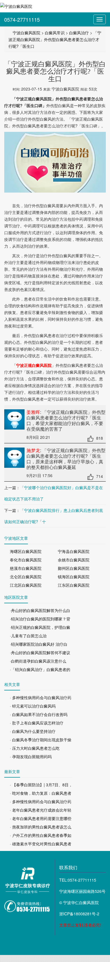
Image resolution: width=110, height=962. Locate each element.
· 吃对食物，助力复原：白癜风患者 (40, 793)
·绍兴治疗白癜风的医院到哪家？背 (40, 619)
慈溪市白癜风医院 (25, 568)
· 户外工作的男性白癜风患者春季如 (40, 835)
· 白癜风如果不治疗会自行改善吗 (38, 714)
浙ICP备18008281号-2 (79, 913)
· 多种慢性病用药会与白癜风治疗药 (40, 697)
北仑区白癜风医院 (25, 576)
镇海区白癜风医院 (73, 576)
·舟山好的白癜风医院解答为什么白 (40, 610)
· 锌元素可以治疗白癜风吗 (33, 706)
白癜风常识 (55, 32)
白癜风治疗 (79, 32)
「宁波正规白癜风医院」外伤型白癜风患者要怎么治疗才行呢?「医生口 (54, 39)
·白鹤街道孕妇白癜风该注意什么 (38, 661)
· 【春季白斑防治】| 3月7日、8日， (41, 784)
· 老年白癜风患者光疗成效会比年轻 (40, 810)
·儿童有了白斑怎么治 (28, 635)
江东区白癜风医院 (73, 585)
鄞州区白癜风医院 (73, 568)
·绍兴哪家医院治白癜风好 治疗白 (38, 644)
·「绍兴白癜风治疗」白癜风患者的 (40, 669)
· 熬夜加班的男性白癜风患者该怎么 (40, 827)
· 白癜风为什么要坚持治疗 (33, 731)
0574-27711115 (22, 19)
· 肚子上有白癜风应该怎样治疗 (36, 723)
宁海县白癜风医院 (73, 551)
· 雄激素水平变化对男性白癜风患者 (40, 843)
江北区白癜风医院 (25, 585)
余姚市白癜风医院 (73, 560)
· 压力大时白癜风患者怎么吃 (35, 748)
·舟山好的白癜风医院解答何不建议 (40, 652)
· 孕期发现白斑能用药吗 (31, 756)
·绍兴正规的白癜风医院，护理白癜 (40, 627)
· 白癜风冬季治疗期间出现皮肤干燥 (40, 739)
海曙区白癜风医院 (25, 551)
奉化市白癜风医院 (25, 560)
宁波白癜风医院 (26, 32)
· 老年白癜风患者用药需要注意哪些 (40, 818)
